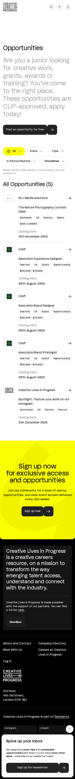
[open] (51, 7)
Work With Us (12, 650)
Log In (7, 661)
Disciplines (53, 162)
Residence (62, 717)
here (21, 610)
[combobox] (14, 151)
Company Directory (52, 643)
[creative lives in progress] (10, 7)
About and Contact (17, 643)
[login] (68, 7)
